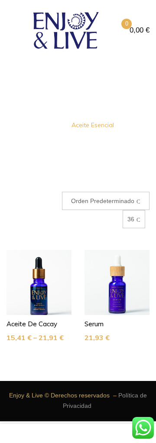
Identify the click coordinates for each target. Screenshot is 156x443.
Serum (94, 324)
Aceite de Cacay (31, 324)
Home (50, 125)
